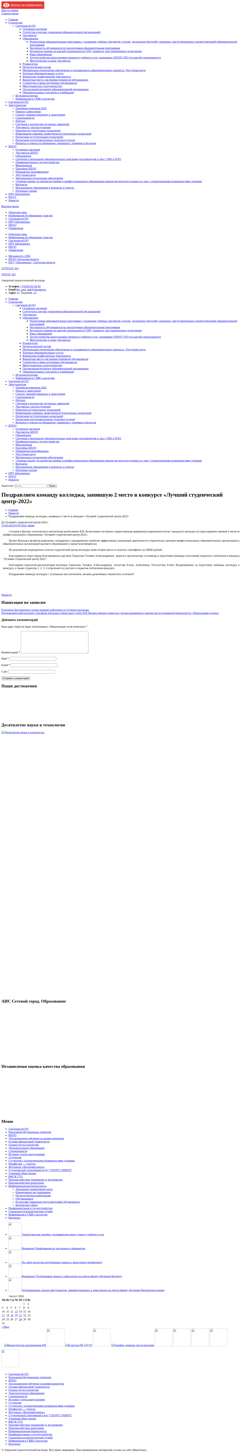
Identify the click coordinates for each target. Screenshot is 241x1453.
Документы (30, 35)
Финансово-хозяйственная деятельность (47, 76)
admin (31, 525)
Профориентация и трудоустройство (37, 162)
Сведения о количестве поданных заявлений (42, 124)
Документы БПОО (27, 152)
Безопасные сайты (27, 1205)
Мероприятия (24, 165)
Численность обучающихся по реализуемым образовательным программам (75, 48)
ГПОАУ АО (8, 274)
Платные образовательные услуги (43, 73)
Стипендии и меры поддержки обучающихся (50, 82)
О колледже (15, 22)
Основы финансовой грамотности (29, 1141)
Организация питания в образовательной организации (56, 89)
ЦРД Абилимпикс (19, 194)
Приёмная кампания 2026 (31, 108)
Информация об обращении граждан (30, 215)
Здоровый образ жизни (22, 1173)
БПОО (12, 146)
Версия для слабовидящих (26, 4)
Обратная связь (17, 212)
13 (16, 1311)
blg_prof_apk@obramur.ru (31, 289)
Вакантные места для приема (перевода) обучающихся (55, 79)
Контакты (21, 184)
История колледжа (27, 95)
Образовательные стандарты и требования (48, 92)
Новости (13, 200)
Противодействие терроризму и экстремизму (35, 1179)
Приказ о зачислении (28, 111)
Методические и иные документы (50, 60)
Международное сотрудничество (42, 86)
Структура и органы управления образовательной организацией (61, 32)
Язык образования (41, 54)
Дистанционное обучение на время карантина (36, 1138)
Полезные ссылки (26, 190)
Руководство (30, 63)
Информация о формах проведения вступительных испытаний (53, 133)
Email (5, 665)
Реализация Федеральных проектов (29, 1132)
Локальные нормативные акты (34, 1189)
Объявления (15, 228)
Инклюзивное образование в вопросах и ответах (45, 187)
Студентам (14, 1157)
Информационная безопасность (27, 1186)
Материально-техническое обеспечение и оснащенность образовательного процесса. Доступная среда (84, 70)
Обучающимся (24, 1198)
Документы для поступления (33, 127)
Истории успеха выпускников (26, 1154)
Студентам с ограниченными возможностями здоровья (41, 1160)
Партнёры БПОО (26, 168)
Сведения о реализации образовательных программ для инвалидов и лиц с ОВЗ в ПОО (68, 159)
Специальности (25, 117)
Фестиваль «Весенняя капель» (26, 1166)
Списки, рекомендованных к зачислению (40, 114)
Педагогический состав (37, 67)
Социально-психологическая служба (30, 1211)
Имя (5, 658)
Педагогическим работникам (33, 1195)
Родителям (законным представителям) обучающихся (48, 1201)
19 (11, 1315)
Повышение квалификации (32, 171)
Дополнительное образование (26, 1147)
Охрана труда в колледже (23, 1144)
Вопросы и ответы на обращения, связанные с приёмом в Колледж (56, 143)
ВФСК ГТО (15, 1176)
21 (20, 1315)
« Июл (5, 1326)
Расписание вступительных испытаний (39, 136)
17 (3, 1315)
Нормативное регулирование (33, 1192)
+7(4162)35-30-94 (30, 286)
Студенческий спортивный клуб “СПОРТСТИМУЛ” (40, 1170)
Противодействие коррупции (26, 1182)
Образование (30, 38)
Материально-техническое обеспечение (39, 178)
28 (20, 1319)
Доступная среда (26, 174)
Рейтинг (21, 121)
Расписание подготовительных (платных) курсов (45, 140)
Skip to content (9, 10)
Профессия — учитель (21, 1163)
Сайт (4, 671)
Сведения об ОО (26, 25)
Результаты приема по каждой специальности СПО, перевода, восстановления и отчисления (85, 51)
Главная (13, 19)
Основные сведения (35, 29)
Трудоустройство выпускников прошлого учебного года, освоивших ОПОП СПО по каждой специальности (95, 57)
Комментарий (10, 652)
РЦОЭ (12, 197)
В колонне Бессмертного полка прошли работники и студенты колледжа (45, 609)
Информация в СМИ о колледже (35, 98)
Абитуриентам (17, 105)
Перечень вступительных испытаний (38, 130)
